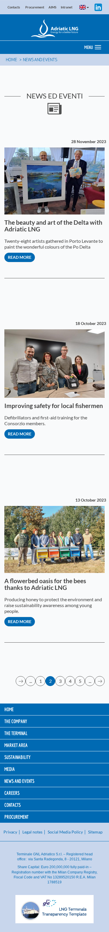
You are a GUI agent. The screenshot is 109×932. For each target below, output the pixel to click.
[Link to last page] (100, 681)
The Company (15, 721)
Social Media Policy (65, 831)
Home (11, 60)
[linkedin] (98, 6)
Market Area (16, 745)
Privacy (10, 831)
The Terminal (15, 733)
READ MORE (19, 257)
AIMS (52, 7)
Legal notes (32, 831)
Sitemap (95, 831)
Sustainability (17, 757)
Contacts (14, 7)
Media (9, 769)
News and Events (40, 60)
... (30, 681)
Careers (11, 793)
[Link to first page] (21, 681)
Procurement (34, 7)
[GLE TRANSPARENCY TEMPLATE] (54, 909)
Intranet (66, 7)
